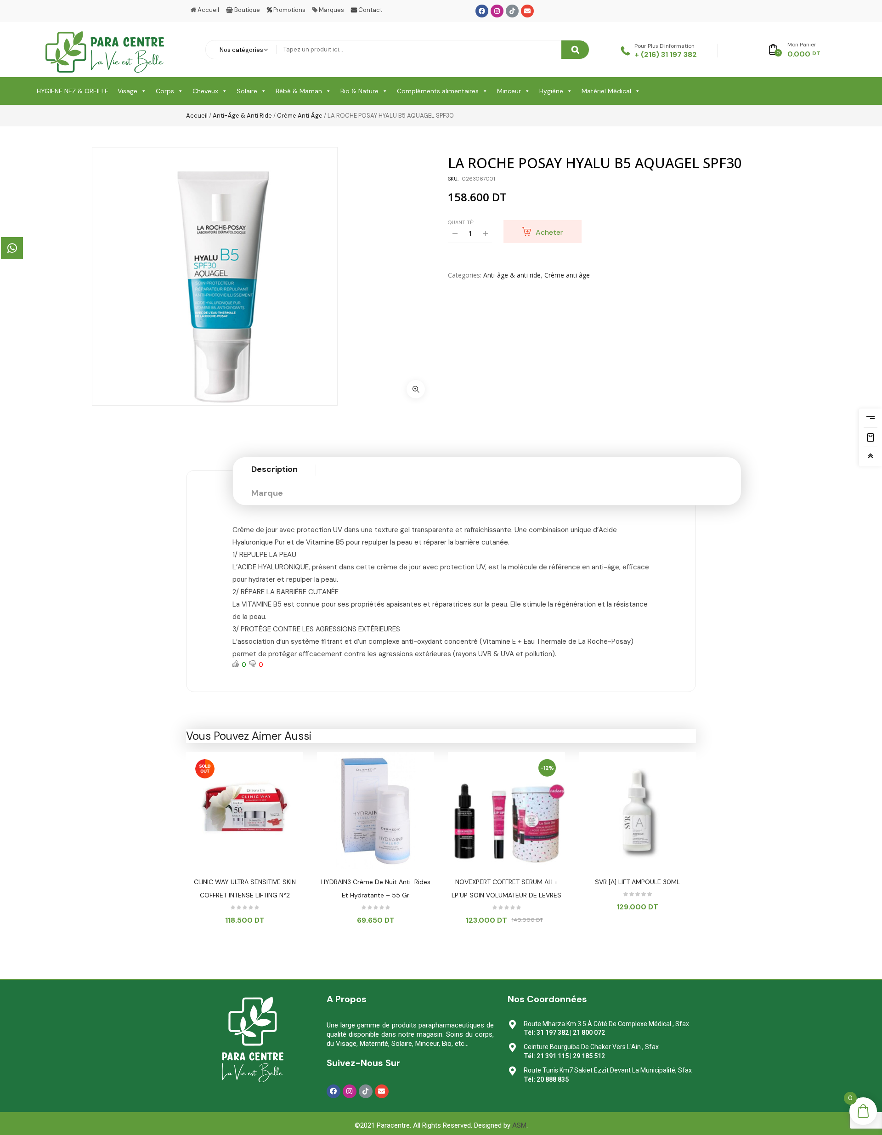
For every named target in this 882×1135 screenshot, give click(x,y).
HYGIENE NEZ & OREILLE (72, 91)
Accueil (197, 115)
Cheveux (205, 91)
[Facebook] (481, 11)
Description (274, 469)
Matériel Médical (606, 91)
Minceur (509, 91)
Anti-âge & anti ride (242, 115)
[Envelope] (527, 11)
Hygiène (551, 91)
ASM (519, 1125)
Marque (267, 493)
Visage (127, 91)
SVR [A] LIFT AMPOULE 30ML (637, 882)
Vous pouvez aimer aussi (248, 736)
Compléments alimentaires (438, 91)
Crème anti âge (299, 115)
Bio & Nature (359, 91)
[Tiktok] (512, 11)
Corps (165, 91)
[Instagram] (497, 11)
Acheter (549, 232)
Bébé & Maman (299, 91)
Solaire (247, 91)
